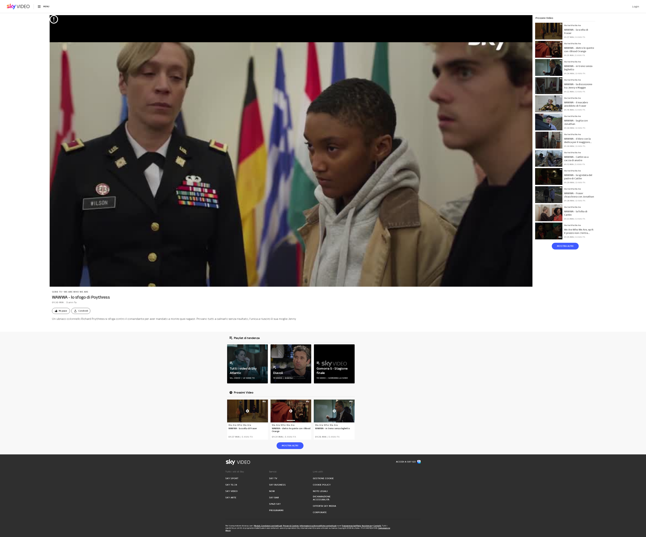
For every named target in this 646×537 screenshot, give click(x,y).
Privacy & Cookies (291, 526)
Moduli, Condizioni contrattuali (268, 526)
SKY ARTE (230, 497)
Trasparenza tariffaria (351, 526)
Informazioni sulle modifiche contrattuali (318, 526)
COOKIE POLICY (322, 485)
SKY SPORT (231, 478)
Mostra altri (565, 246)
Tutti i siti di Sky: (234, 471)
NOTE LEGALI (320, 491)
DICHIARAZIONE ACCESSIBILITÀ (322, 498)
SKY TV (273, 478)
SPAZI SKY (275, 504)
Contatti (377, 526)
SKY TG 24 (231, 485)
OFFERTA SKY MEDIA (324, 506)
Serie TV (57, 292)
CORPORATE (320, 512)
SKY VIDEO (231, 491)
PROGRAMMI (276, 510)
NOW (272, 491)
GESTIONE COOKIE (323, 478)
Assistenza (367, 526)
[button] (61, 311)
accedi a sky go (406, 461)
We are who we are (76, 292)
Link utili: (318, 471)
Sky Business (277, 485)
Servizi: (273, 471)
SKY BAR (274, 497)
